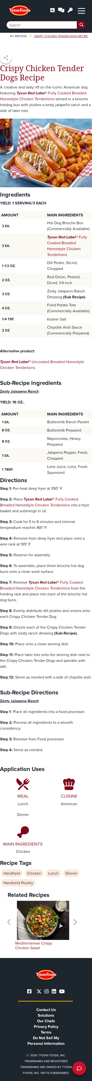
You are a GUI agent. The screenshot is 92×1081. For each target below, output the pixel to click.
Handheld (11, 873)
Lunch (53, 873)
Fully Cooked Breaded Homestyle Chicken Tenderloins (43, 96)
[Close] (81, 1074)
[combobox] (46, 25)
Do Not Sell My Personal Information (46, 1040)
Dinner (71, 873)
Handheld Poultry (18, 883)
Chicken (34, 873)
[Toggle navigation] (81, 10)
